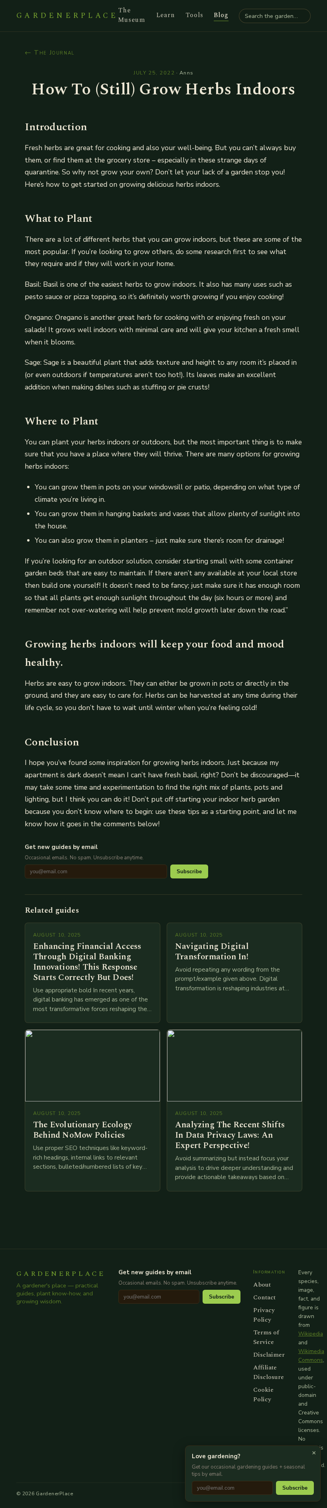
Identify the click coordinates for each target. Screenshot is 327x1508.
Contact (264, 1297)
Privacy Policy (264, 1314)
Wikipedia (310, 1334)
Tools (194, 15)
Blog (221, 15)
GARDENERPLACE (67, 16)
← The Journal (50, 52)
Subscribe (189, 871)
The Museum (131, 15)
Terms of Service (266, 1337)
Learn (165, 15)
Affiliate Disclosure (268, 1372)
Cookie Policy (263, 1394)
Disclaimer (269, 1354)
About (262, 1284)
